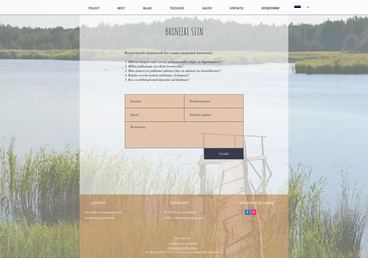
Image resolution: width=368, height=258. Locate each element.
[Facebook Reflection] (247, 212)
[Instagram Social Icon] (253, 212)
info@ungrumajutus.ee (188, 218)
